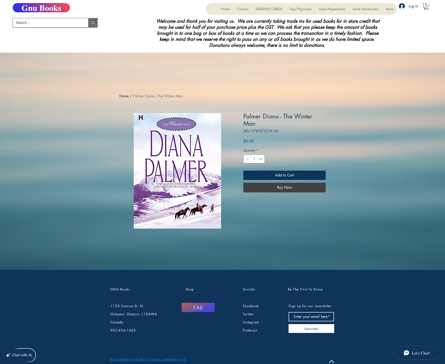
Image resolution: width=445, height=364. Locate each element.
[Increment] (261, 159)
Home (124, 96)
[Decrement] (247, 159)
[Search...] (92, 22)
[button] (269, 9)
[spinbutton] (254, 159)
